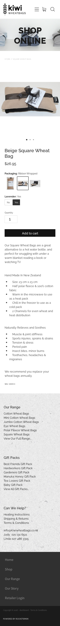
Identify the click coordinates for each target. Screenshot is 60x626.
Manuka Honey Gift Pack (20, 476)
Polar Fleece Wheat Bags (20, 430)
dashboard (24, 610)
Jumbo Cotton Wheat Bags (21, 422)
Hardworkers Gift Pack (18, 468)
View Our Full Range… (17, 438)
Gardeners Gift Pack (17, 472)
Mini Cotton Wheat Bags (19, 417)
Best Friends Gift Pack (18, 464)
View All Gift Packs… (16, 489)
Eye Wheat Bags (14, 426)
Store (7, 59)
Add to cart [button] (30, 233)
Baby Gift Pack (13, 484)
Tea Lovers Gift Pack (17, 480)
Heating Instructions (17, 514)
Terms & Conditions (16, 522)
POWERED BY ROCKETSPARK (16, 618)
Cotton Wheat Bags (16, 413)
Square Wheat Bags (22, 59)
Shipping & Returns (16, 518)
